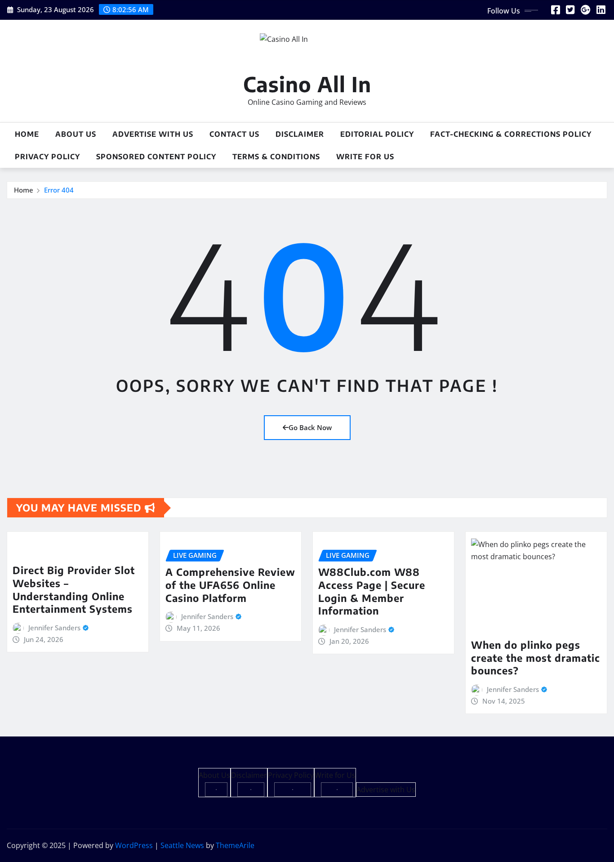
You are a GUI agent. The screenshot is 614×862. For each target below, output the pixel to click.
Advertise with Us (152, 134)
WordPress (134, 845)
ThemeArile (235, 845)
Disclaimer (300, 134)
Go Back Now (310, 427)
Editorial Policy (377, 134)
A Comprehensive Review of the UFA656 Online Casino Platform (230, 585)
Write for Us (365, 156)
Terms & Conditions (276, 156)
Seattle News (182, 845)
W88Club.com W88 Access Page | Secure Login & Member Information (371, 591)
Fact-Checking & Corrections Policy (511, 134)
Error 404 (59, 189)
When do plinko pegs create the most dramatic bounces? (535, 657)
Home (27, 134)
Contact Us (234, 134)
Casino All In (307, 84)
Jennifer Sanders (54, 627)
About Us (75, 134)
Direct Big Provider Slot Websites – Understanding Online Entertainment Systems (74, 589)
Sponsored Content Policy (156, 156)
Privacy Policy (47, 156)
